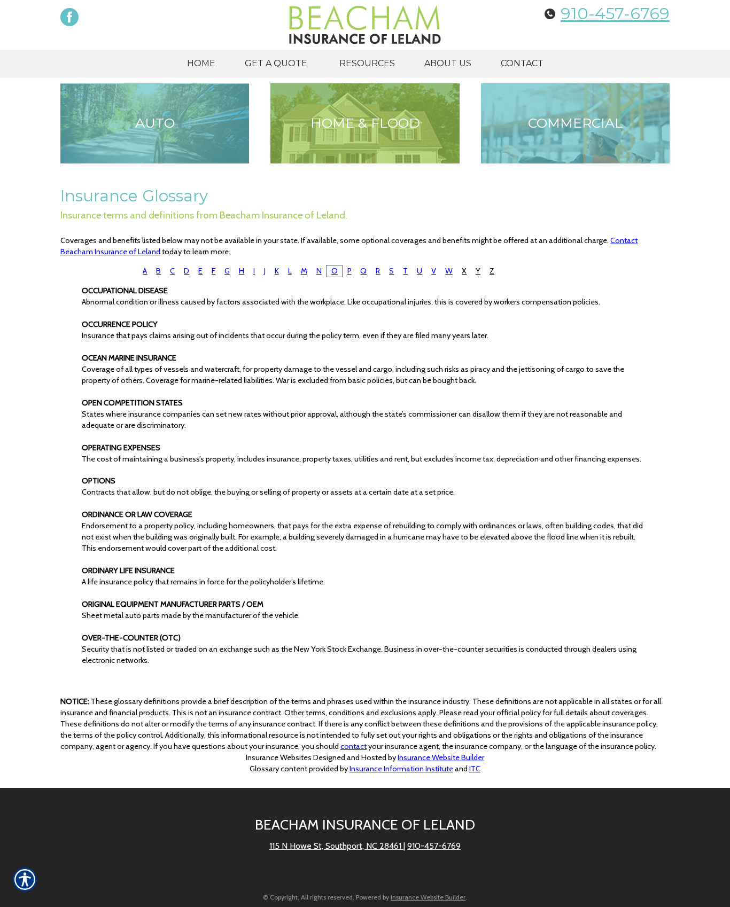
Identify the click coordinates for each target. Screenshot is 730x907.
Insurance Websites (279, 757)
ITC (474, 768)
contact (353, 746)
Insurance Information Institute (401, 768)
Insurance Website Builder (441, 757)
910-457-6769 (615, 14)
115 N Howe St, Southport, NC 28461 (336, 846)
